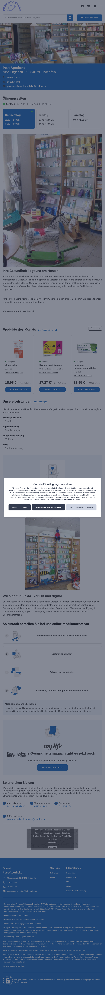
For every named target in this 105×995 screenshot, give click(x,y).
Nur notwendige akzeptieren (49, 507)
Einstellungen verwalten (81, 507)
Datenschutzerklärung (63, 500)
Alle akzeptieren (19, 507)
